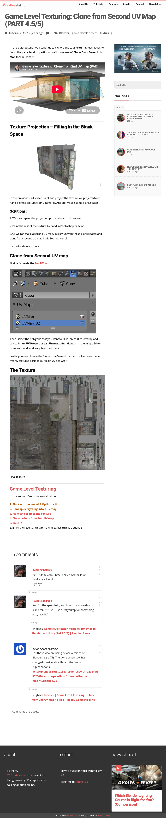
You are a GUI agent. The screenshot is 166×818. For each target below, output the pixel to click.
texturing (106, 33)
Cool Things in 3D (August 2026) (141, 151)
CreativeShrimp (73, 815)
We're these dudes (18, 775)
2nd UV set (42, 263)
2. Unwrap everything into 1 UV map (33, 509)
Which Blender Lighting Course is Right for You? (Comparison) (140, 116)
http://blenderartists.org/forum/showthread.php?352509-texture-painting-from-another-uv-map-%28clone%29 (65, 676)
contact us (81, 782)
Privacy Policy (104, 815)
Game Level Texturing (33, 489)
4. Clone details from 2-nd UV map (32, 518)
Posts (119, 107)
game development (84, 33)
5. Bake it (16, 523)
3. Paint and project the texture (30, 513)
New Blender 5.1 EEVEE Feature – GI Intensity (142, 168)
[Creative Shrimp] (13, 5)
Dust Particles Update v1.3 (141, 185)
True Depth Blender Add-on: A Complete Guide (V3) (143, 134)
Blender (64, 33)
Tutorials (15, 33)
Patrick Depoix (42, 570)
